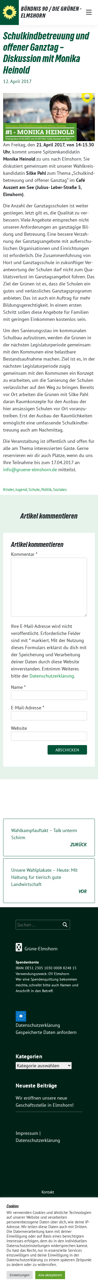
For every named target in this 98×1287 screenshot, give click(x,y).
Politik (46, 489)
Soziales (60, 489)
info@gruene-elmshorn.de (30, 469)
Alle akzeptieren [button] (50, 1275)
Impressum (27, 1133)
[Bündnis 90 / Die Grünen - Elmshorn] (9, 12)
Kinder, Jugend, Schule (21, 489)
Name (18, 687)
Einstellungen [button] (20, 1275)
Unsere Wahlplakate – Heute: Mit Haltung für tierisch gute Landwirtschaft (49, 880)
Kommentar (24, 554)
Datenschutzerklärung (52, 676)
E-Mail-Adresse (27, 708)
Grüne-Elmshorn (41, 949)
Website (19, 728)
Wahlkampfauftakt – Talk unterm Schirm (49, 837)
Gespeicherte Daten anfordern (46, 1032)
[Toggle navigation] (89, 12)
